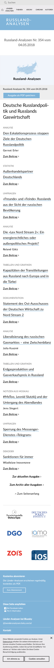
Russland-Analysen (19, 22)
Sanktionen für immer (18, 456)
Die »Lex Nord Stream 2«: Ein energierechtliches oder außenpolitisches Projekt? (23, 238)
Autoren (49, 10)
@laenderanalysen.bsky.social (17, 623)
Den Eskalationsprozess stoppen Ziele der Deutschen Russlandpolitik (26, 139)
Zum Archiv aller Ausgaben (26, 484)
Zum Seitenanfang (28, 493)
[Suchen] (5, 2)
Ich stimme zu (13, 659)
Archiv (29, 10)
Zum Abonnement (14, 590)
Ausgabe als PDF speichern (21, 95)
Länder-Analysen (9, 10)
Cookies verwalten (37, 659)
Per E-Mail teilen (14, 611)
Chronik (39, 10)
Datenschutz (7, 642)
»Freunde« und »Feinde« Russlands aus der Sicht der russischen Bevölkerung (27, 204)
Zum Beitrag (10, 156)
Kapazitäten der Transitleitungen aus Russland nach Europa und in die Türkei (26, 276)
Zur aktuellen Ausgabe (25, 476)
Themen (19, 10)
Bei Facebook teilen (15, 608)
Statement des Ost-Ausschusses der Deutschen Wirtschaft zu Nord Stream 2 (25, 309)
